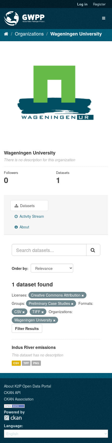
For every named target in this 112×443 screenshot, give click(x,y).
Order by (19, 268)
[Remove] (83, 295)
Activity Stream (31, 216)
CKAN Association (19, 399)
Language (13, 425)
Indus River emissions (34, 347)
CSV (16, 363)
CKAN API (12, 392)
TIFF (26, 363)
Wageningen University (76, 33)
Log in (82, 4)
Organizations (29, 33)
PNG (36, 363)
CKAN (13, 417)
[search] (93, 250)
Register (99, 4)
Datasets (27, 205)
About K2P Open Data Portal (27, 386)
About (23, 226)
